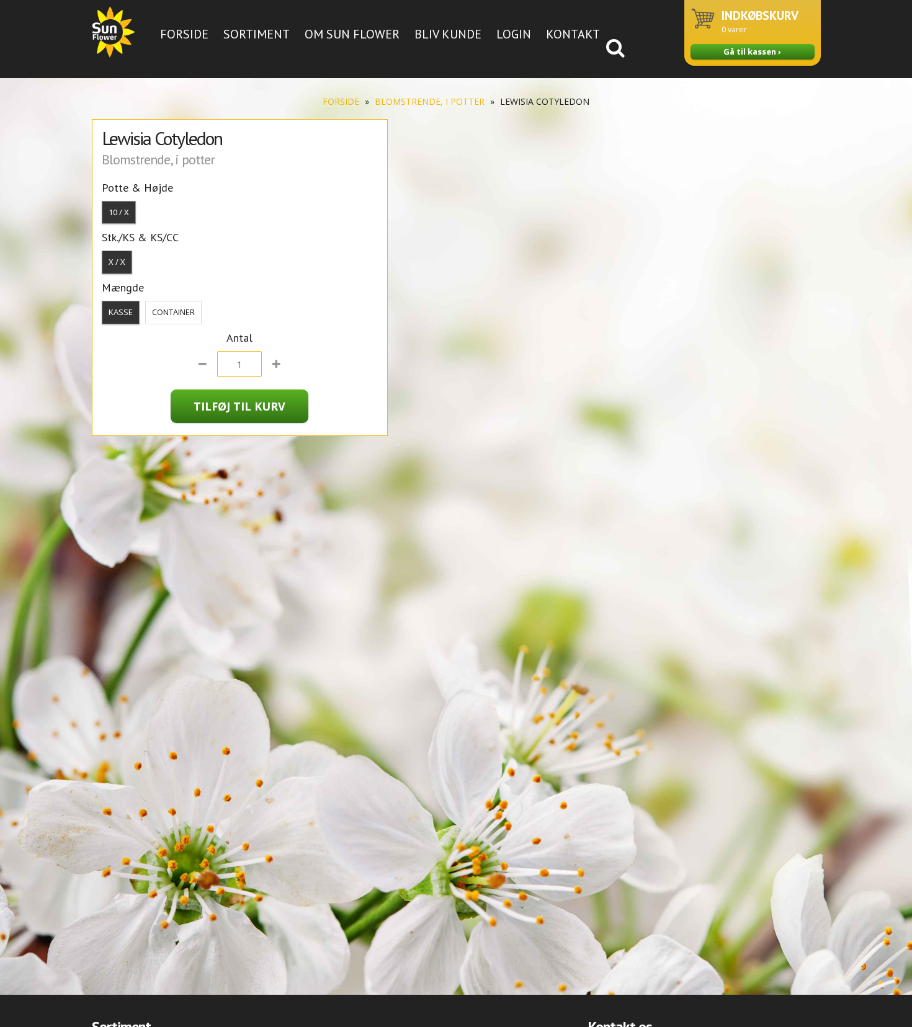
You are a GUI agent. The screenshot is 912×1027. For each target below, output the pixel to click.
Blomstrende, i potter (430, 101)
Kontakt (573, 34)
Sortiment (256, 34)
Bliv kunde (447, 34)
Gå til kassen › (752, 51)
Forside (184, 34)
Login (513, 34)
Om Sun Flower (352, 34)
